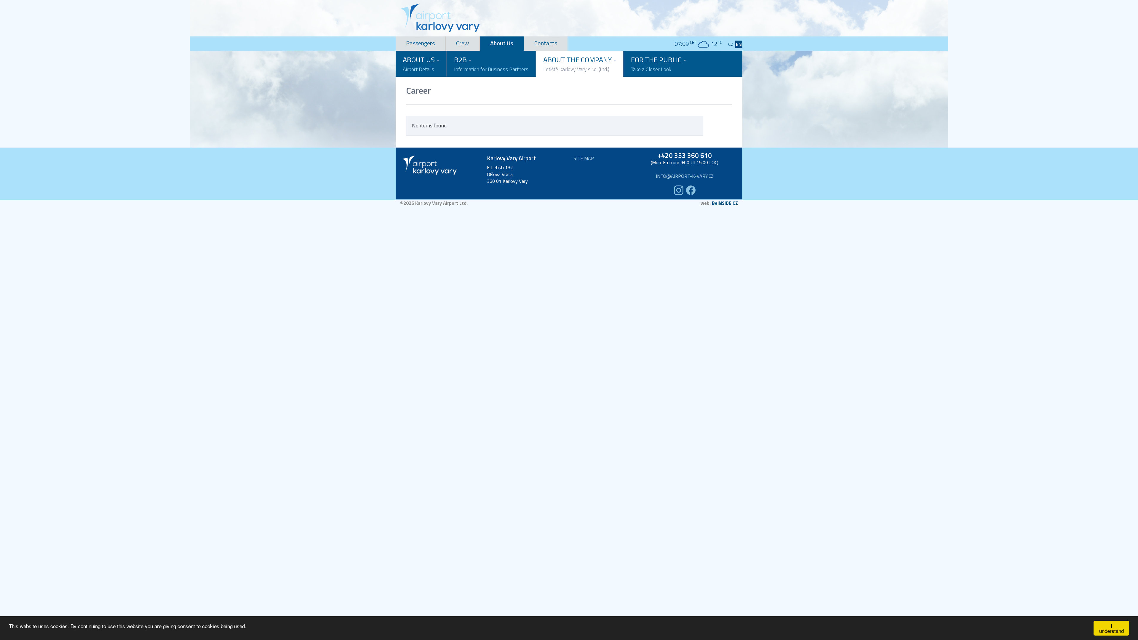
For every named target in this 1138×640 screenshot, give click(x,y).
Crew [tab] (462, 43)
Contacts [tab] (545, 43)
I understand (1111, 628)
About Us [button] (419, 63)
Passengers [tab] (420, 43)
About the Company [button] (578, 63)
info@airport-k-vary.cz (685, 176)
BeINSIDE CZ (725, 203)
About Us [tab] (501, 43)
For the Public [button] (657, 63)
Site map (583, 158)
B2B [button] (491, 63)
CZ (730, 44)
